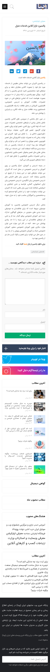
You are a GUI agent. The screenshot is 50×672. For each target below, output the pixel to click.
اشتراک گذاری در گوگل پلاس (32, 71)
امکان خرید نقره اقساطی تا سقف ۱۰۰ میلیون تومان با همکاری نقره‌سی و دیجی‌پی (25, 577)
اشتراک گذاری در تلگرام (25, 71)
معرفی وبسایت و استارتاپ (30, 538)
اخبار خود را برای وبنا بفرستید (32, 348)
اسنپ (36, 525)
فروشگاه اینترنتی (38, 533)
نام (44, 310)
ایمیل (43, 322)
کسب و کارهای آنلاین (21, 543)
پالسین (42, 77)
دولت (21, 529)
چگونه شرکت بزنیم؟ (39, 590)
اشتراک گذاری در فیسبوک (38, 71)
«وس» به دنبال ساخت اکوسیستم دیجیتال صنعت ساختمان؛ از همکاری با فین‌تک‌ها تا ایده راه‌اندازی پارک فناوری (26, 569)
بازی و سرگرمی (26, 525)
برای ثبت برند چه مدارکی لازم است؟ (32, 562)
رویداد (15, 529)
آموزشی (42, 525)
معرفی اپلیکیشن (37, 251)
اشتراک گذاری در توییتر (18, 71)
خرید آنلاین (29, 529)
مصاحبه (27, 533)
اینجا (25, 244)
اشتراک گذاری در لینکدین (12, 71)
